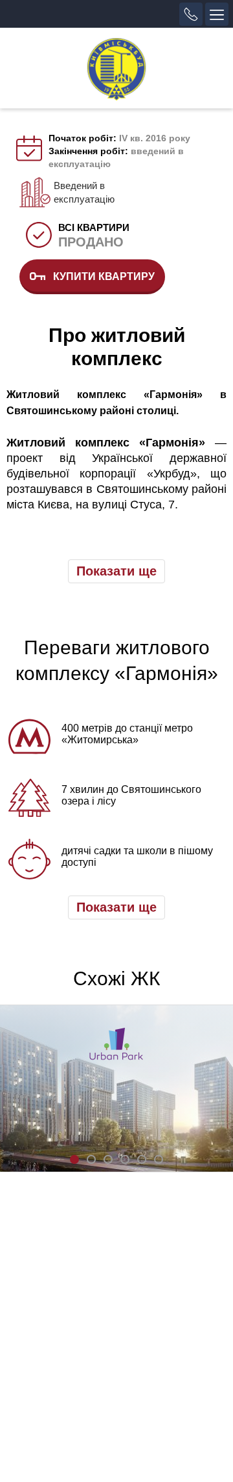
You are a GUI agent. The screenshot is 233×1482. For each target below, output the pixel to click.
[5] (141, 1159)
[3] (108, 1159)
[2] (91, 1159)
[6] (158, 1159)
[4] (124, 1159)
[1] (74, 1159)
